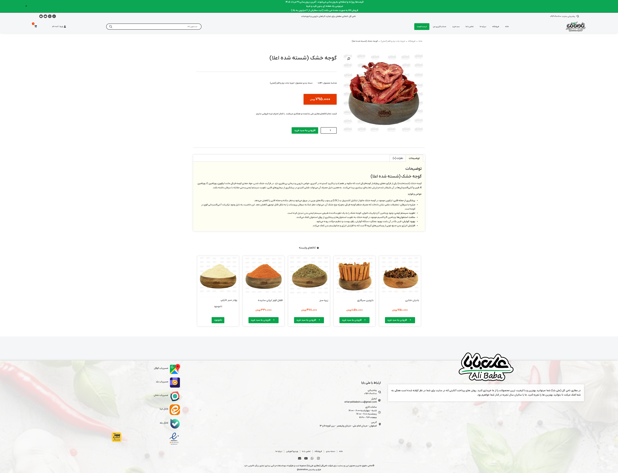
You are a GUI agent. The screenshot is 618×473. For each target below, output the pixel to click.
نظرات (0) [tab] (398, 158)
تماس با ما (470, 26)
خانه (507, 26)
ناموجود (218, 320)
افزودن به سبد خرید (305, 130)
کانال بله (164, 423)
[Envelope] (300, 458)
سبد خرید (455, 26)
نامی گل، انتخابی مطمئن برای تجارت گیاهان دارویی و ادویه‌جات (328, 16)
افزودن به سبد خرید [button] (397, 320)
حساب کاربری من (439, 26)
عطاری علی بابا (313, 113)
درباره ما (483, 26)
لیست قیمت (422, 26)
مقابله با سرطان (232, 187)
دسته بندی (330, 451)
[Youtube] (45, 16)
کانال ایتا (164, 409)
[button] (348, 59)
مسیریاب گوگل (161, 368)
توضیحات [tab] (414, 158)
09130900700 (370, 393)
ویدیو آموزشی (292, 451)
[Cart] (34, 26)
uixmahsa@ (302, 469)
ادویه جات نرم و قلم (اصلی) (393, 41)
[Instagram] (50, 16)
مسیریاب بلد (162, 381)
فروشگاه (495, 26)
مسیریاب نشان (161, 395)
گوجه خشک (416, 183)
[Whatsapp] (54, 16)
